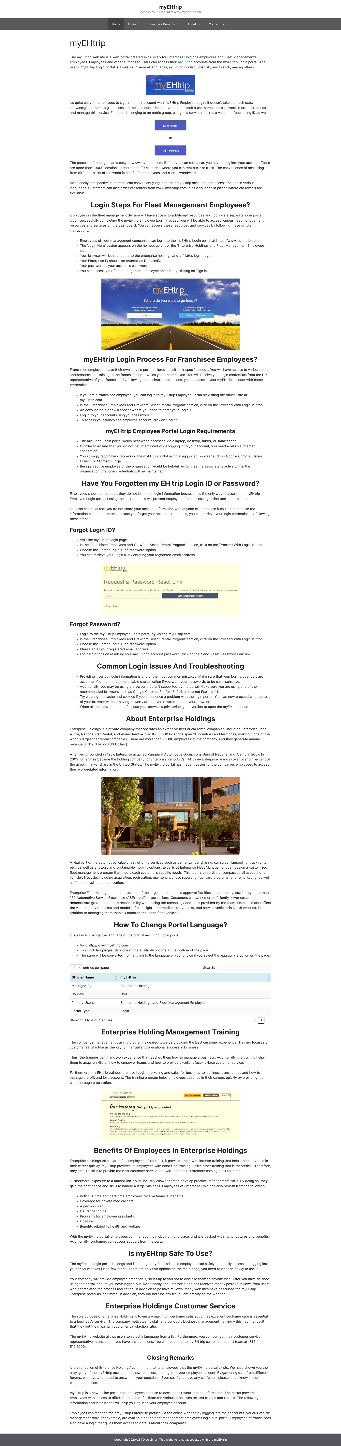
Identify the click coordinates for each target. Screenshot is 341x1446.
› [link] (268, 1020)
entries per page (96, 968)
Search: (209, 968)
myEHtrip (170, 7)
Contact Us (216, 24)
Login (132, 24)
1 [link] (261, 1020)
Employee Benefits (162, 24)
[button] (116, 977)
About (192, 24)
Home (116, 24)
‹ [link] (254, 1020)
